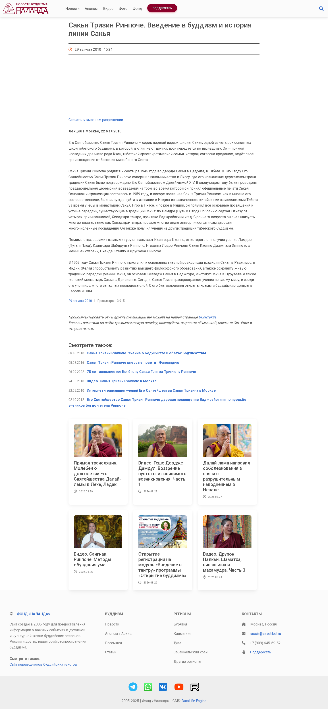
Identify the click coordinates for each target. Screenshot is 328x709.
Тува (177, 643)
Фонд (137, 8)
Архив (126, 634)
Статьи (110, 652)
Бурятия (180, 624)
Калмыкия (182, 634)
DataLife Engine (194, 701)
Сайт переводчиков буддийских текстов (43, 664)
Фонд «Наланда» (33, 614)
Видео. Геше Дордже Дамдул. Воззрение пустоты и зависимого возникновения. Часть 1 (162, 473)
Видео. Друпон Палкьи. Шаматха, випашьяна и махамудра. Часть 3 (224, 562)
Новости (72, 8)
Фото (123, 8)
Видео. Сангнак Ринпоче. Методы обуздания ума (92, 559)
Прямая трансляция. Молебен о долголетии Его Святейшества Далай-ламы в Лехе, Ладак (97, 473)
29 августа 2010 (80, 301)
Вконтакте (207, 317)
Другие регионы (187, 661)
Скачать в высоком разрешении (96, 120)
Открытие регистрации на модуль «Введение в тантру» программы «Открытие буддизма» (162, 564)
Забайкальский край (191, 652)
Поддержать (162, 8)
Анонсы (91, 8)
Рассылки (113, 643)
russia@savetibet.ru (265, 634)
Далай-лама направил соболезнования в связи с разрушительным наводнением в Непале (226, 476)
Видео (108, 8)
